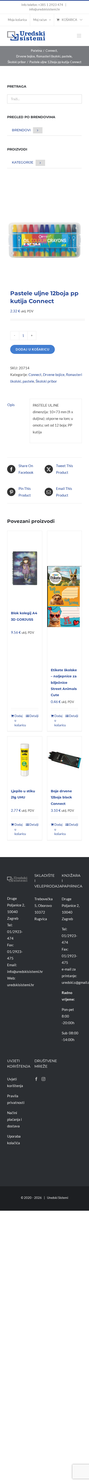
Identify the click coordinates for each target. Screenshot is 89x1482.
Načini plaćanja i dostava (14, 1119)
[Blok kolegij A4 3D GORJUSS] (24, 568)
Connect (35, 374)
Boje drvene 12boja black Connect (61, 797)
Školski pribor (46, 381)
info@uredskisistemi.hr (44, 9)
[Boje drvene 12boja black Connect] (64, 759)
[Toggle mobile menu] (79, 35)
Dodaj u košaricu (32, 349)
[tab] (17, 405)
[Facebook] (36, 1079)
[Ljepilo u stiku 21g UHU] (24, 759)
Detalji (33, 716)
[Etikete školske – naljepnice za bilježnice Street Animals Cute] (64, 596)
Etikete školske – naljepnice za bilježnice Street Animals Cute (64, 682)
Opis (11, 405)
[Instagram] (43, 1079)
